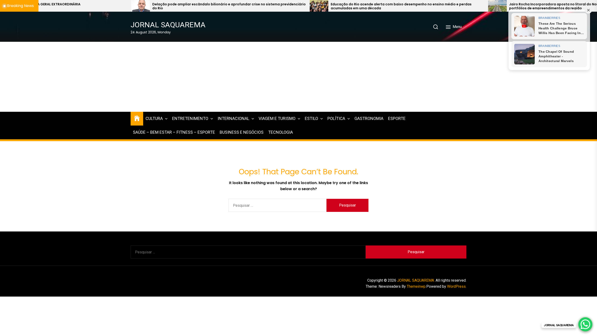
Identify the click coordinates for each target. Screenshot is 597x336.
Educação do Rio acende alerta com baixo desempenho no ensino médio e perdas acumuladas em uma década (359, 6)
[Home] (137, 118)
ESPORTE (397, 118)
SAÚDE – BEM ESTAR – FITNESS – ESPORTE (174, 132)
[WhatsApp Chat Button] (585, 324)
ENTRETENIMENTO (190, 118)
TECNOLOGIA (280, 132)
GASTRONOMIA (368, 118)
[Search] (435, 27)
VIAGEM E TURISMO (277, 118)
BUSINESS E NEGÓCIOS (242, 132)
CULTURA (154, 118)
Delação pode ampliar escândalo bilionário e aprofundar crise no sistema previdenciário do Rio (187, 6)
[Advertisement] (298, 76)
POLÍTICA (336, 118)
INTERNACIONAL (233, 118)
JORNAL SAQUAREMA (168, 24)
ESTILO (311, 118)
